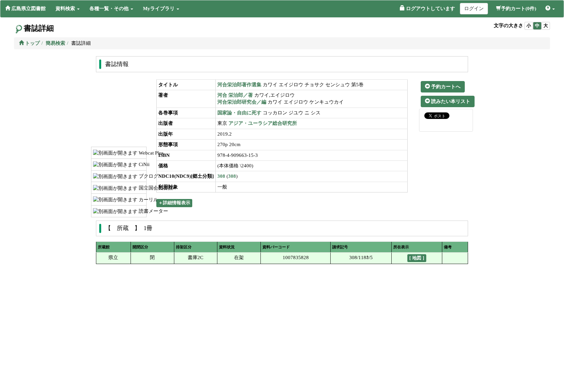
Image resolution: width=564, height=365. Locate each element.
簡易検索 (55, 43)
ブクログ (141, 176)
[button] (68, 8)
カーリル (141, 199)
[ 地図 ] (416, 258)
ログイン (474, 8)
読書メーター (141, 211)
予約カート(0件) (518, 8)
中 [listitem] (537, 25)
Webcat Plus (141, 153)
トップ (32, 43)
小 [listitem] (528, 25)
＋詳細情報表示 (174, 202)
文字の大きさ (508, 25)
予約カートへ (445, 86)
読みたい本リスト (450, 101)
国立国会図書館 (141, 188)
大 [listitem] (545, 25)
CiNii (141, 164)
